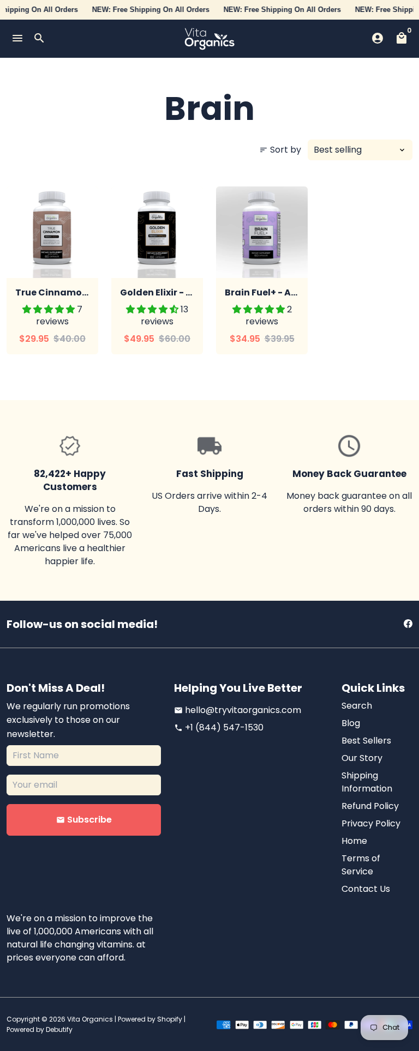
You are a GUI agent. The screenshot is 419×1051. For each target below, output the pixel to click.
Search (357, 705)
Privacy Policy (371, 823)
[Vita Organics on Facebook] (408, 624)
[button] (49, 309)
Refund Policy (370, 806)
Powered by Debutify (40, 1029)
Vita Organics (90, 1019)
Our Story (362, 758)
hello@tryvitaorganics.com (237, 710)
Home (354, 841)
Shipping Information (367, 782)
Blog (351, 723)
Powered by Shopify (150, 1019)
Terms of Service (361, 865)
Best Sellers (366, 740)
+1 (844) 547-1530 (219, 727)
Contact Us (366, 889)
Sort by (280, 149)
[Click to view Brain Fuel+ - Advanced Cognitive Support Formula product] (262, 232)
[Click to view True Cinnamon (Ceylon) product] (52, 232)
